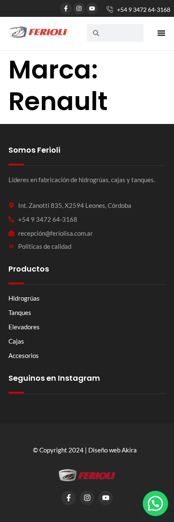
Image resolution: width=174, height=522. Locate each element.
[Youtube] (92, 8)
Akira (129, 450)
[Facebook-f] (66, 8)
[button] (161, 33)
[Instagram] (79, 8)
